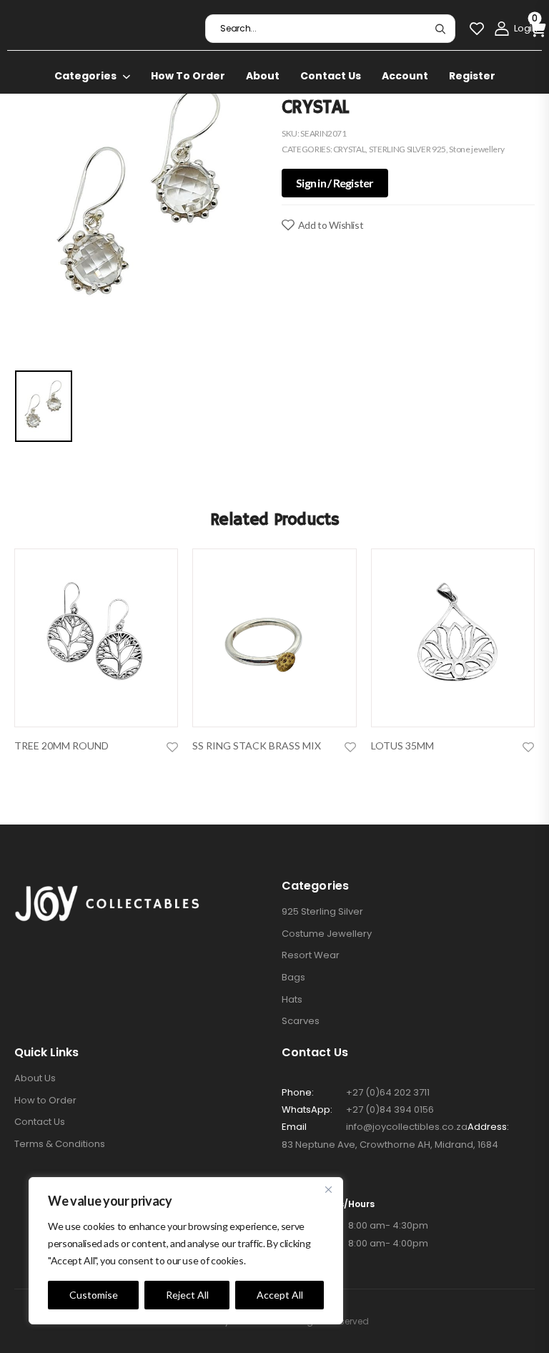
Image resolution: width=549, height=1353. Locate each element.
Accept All (280, 1295)
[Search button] (440, 28)
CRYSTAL (349, 149)
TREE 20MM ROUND (61, 745)
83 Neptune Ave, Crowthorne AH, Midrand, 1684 (390, 1144)
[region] (186, 1250)
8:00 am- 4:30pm (355, 1225)
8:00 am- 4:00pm (355, 1243)
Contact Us (330, 76)
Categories (85, 76)
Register (472, 76)
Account (405, 76)
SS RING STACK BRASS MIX (256, 745)
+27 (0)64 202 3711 (388, 1092)
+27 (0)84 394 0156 (390, 1109)
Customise (93, 1295)
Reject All (187, 1295)
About (263, 76)
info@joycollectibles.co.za (407, 1126)
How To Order (188, 76)
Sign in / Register (335, 183)
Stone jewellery (477, 149)
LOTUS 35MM (402, 745)
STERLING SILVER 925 (407, 149)
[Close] (328, 1189)
